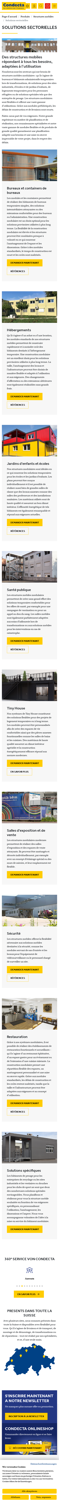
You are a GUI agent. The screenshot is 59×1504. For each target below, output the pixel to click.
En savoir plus (20, 771)
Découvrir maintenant (27, 1448)
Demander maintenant (25, 262)
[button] (17, 1286)
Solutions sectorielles (17, 20)
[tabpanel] (29, 1360)
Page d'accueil (9, 16)
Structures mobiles (43, 16)
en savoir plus (26, 1294)
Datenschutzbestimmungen (44, 1464)
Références (18, 271)
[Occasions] (47, 6)
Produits (25, 16)
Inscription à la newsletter (26, 1416)
